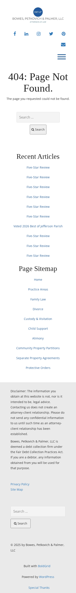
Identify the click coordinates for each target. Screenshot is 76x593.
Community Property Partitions (38, 348)
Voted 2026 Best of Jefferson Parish (38, 226)
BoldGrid (44, 566)
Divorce (38, 309)
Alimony (38, 338)
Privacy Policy (20, 484)
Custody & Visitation (38, 319)
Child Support (38, 328)
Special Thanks (39, 588)
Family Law (38, 299)
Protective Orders (38, 368)
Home (38, 280)
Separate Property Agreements (38, 358)
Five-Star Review (38, 167)
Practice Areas (38, 289)
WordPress (46, 577)
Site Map (17, 489)
